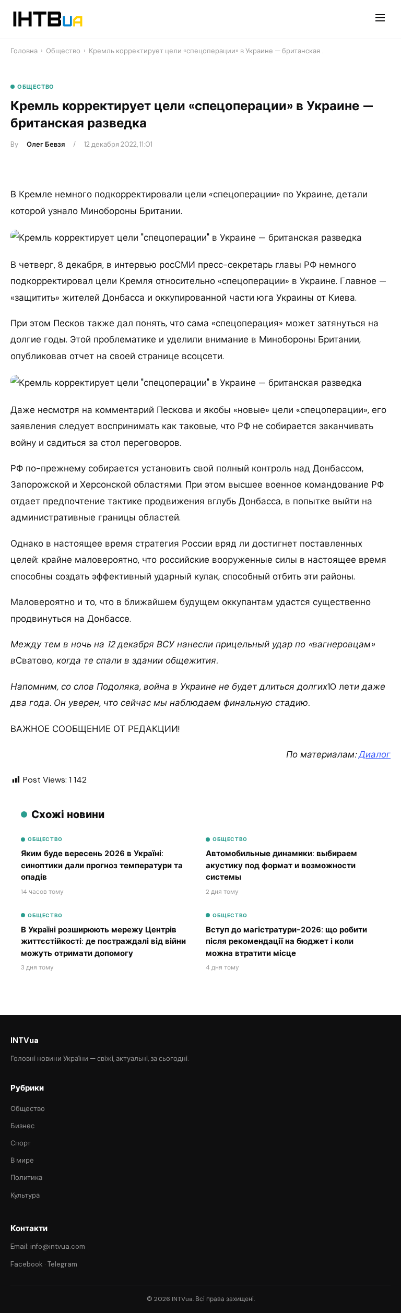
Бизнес (22, 1125)
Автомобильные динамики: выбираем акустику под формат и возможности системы (281, 865)
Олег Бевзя (46, 144)
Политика (26, 1177)
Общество (63, 50)
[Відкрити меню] (380, 19)
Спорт (20, 1143)
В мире (22, 1160)
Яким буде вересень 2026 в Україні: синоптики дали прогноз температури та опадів (102, 865)
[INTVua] (47, 19)
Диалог (375, 754)
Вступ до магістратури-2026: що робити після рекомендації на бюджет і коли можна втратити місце (286, 942)
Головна (24, 50)
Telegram (62, 1264)
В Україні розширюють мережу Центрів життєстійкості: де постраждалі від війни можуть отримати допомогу (103, 942)
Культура (25, 1195)
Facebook (26, 1264)
